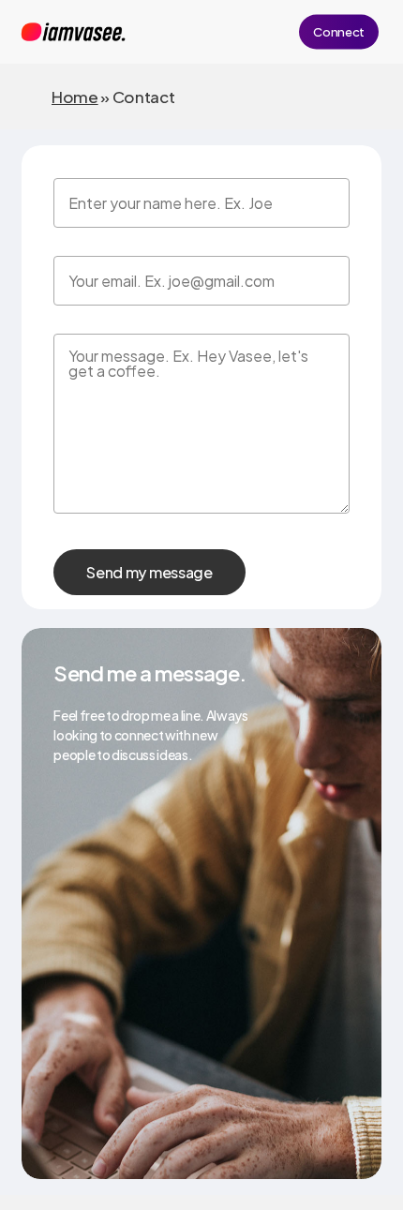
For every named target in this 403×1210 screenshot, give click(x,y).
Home (75, 96)
